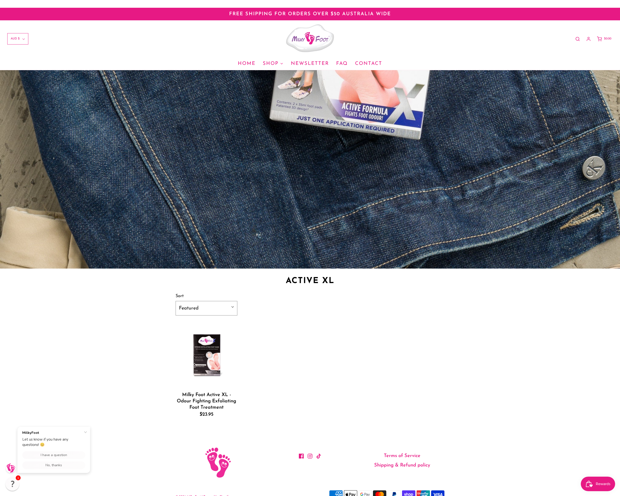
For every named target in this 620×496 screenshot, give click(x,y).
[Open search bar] (577, 39)
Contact (368, 63)
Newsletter (310, 63)
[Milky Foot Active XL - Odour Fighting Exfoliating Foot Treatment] (206, 355)
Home (247, 63)
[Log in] (588, 39)
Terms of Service (402, 455)
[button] (12, 484)
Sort (180, 296)
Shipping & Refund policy (402, 465)
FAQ (342, 63)
